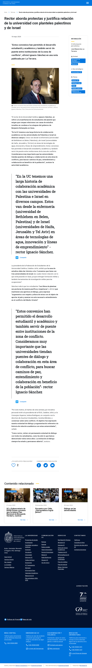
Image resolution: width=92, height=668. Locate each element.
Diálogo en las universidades (70, 509)
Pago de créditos (62, 562)
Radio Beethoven (46, 557)
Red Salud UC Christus (64, 540)
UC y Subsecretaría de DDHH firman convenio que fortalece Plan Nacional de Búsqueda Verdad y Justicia (16, 512)
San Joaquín (7, 562)
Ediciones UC (28, 557)
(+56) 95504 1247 (77, 649)
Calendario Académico (31, 573)
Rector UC (75, 80)
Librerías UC (61, 545)
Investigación (29, 542)
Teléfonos (77, 540)
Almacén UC (61, 542)
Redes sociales (46, 547)
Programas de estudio (31, 540)
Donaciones (28, 562)
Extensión (28, 549)
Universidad (28, 555)
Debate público (77, 88)
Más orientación (55, 648)
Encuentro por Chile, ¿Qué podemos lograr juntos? (44, 510)
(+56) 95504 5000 (33, 645)
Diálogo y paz (76, 83)
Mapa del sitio (26, 619)
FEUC (73, 86)
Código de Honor (29, 560)
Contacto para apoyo (56, 645)
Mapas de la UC (29, 575)
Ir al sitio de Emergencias (36, 648)
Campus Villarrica (9, 567)
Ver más (24, 520)
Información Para (30, 570)
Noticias (13, 12)
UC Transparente (30, 565)
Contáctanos (80, 535)
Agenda (44, 544)
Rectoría (74, 64)
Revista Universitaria (47, 552)
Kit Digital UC (83, 665)
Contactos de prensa (80, 549)
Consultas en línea (79, 542)
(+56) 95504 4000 (12, 643)
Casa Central (8, 557)
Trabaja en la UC (62, 552)
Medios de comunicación (76, 91)
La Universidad (31, 535)
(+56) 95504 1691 (77, 647)
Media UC (44, 555)
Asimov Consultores (21, 665)
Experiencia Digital (36, 665)
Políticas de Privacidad (13, 619)
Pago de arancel (62, 564)
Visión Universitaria (47, 549)
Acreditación (82, 586)
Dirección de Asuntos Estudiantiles (76, 61)
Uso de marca (45, 562)
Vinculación (28, 552)
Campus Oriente (9, 559)
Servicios (62, 535)
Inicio (5, 12)
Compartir (23, 257)
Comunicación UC (48, 536)
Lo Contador (7, 565)
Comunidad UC (76, 72)
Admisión (28, 568)
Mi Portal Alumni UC (63, 555)
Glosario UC (45, 560)
